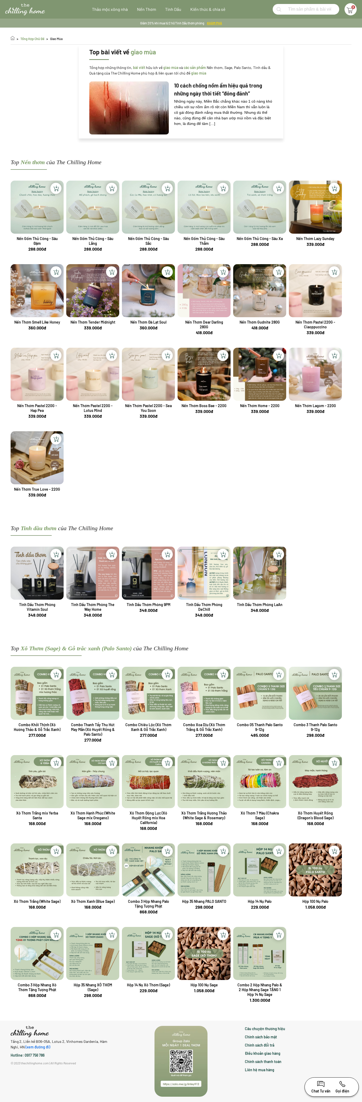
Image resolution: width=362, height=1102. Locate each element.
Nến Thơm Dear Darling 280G (204, 324)
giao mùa (56, 39)
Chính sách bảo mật (261, 1037)
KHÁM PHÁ (214, 23)
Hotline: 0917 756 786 (28, 1055)
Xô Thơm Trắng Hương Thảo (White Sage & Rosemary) (204, 815)
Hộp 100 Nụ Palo (315, 901)
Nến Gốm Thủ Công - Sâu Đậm (37, 241)
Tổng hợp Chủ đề (32, 39)
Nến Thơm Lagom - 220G (315, 405)
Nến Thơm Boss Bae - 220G (204, 405)
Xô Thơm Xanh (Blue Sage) (92, 901)
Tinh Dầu (173, 9)
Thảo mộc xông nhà (110, 9)
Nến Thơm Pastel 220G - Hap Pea (37, 408)
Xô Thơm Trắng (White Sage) (37, 901)
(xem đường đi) (37, 1047)
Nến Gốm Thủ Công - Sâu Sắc (148, 241)
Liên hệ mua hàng (259, 1070)
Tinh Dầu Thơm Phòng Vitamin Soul (37, 607)
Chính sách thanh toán (263, 1061)
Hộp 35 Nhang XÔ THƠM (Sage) (93, 987)
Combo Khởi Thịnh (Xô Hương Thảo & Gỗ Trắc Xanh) (37, 727)
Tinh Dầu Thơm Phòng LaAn (259, 604)
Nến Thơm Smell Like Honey (37, 322)
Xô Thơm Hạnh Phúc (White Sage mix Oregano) (92, 815)
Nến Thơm (146, 9)
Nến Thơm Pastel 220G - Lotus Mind (93, 408)
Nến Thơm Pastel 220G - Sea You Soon (148, 408)
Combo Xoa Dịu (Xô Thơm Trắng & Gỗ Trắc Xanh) (204, 727)
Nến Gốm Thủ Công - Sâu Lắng (92, 241)
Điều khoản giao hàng (262, 1053)
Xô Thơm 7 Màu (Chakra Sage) (260, 815)
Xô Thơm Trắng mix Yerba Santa (37, 815)
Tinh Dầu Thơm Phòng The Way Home (92, 607)
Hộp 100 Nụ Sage (204, 985)
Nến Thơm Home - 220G (260, 405)
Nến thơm (33, 162)
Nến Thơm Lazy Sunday (315, 238)
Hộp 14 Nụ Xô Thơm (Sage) (148, 985)
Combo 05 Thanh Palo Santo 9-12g (260, 727)
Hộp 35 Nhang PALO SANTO (204, 901)
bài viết (139, 67)
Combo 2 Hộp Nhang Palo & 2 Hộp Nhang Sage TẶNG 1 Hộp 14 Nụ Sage (259, 990)
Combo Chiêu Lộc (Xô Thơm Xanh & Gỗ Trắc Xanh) (148, 727)
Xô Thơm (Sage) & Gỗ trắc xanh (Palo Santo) (76, 648)
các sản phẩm (195, 67)
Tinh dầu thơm (38, 528)
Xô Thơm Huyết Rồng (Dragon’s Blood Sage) (315, 815)
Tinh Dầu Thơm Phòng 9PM (148, 604)
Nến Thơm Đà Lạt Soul (148, 322)
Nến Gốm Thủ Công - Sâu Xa (260, 238)
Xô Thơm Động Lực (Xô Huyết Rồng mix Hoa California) (148, 818)
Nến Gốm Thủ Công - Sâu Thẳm (204, 241)
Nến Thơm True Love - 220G (37, 489)
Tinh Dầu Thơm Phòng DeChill (204, 607)
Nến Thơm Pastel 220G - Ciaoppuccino (315, 324)
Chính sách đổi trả (259, 1045)
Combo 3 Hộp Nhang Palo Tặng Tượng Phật (148, 903)
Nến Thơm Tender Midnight (92, 322)
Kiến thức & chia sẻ (208, 9)
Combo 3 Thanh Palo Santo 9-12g (315, 727)
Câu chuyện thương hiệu (265, 1028)
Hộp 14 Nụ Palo (260, 901)
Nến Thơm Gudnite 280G (260, 322)
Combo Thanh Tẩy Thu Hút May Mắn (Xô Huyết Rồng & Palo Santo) (93, 729)
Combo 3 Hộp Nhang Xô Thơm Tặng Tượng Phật (37, 987)
